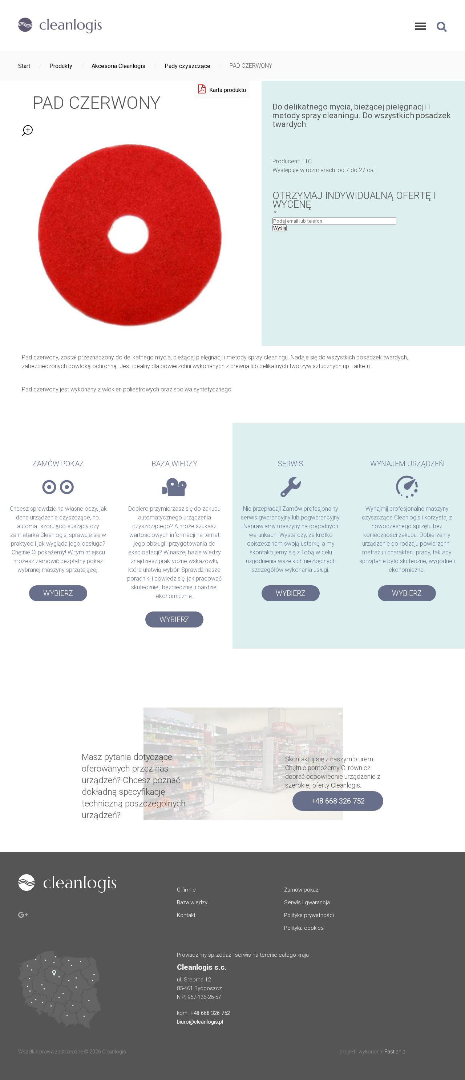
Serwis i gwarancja (307, 902)
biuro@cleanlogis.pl (200, 1022)
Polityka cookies (304, 928)
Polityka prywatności (309, 915)
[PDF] (222, 89)
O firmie (186, 889)
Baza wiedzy (192, 902)
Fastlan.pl (395, 1052)
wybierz (58, 593)
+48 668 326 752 (338, 801)
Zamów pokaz (301, 889)
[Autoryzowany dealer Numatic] (60, 34)
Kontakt (186, 915)
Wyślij (279, 228)
